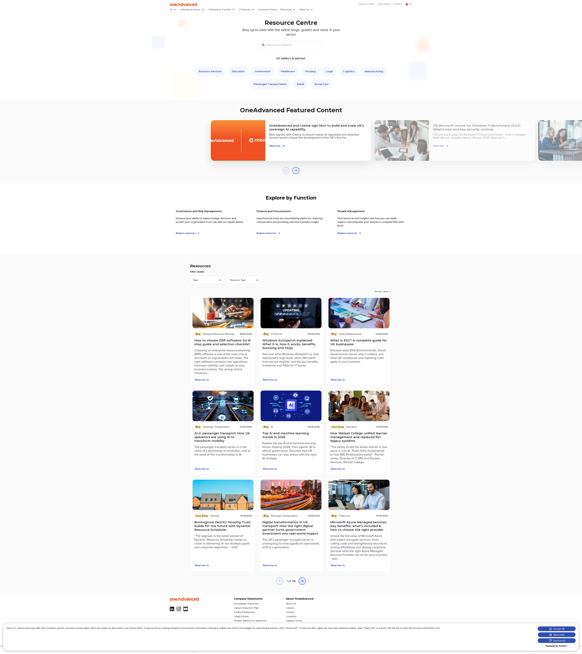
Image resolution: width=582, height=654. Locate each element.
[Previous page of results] (279, 581)
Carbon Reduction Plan (246, 608)
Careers (290, 608)
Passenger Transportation (270, 84)
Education (238, 71)
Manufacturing (374, 71)
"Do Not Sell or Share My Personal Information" (411, 628)
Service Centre (366, 4)
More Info (559, 634)
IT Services (244, 9)
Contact (398, 4)
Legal (329, 71)
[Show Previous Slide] (286, 170)
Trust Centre (384, 4)
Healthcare (288, 71)
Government (263, 71)
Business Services (210, 71)
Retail (300, 84)
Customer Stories (267, 9)
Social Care (321, 84)
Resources (286, 9)
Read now (275, 146)
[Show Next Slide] (295, 170)
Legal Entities (241, 616)
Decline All (559, 640)
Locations (291, 616)
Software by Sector (190, 9)
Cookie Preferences (244, 612)
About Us (304, 9)
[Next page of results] (302, 581)
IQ (171, 9)
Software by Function (219, 9)
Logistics (349, 71)
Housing (310, 71)
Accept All (559, 629)
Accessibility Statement (246, 603)
